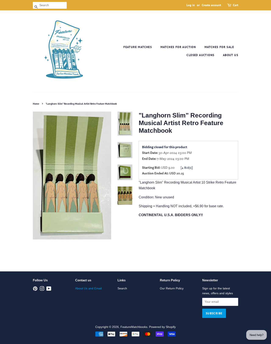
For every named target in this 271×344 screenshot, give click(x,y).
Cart (235, 5)
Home (36, 103)
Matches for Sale (219, 47)
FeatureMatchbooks (133, 327)
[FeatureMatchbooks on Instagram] (42, 289)
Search (122, 288)
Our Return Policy (172, 288)
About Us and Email (88, 288)
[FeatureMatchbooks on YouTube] (48, 289)
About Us (230, 55)
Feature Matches (137, 47)
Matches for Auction (178, 47)
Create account (211, 5)
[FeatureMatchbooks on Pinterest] (35, 289)
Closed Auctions (200, 55)
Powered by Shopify (162, 327)
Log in (191, 5)
